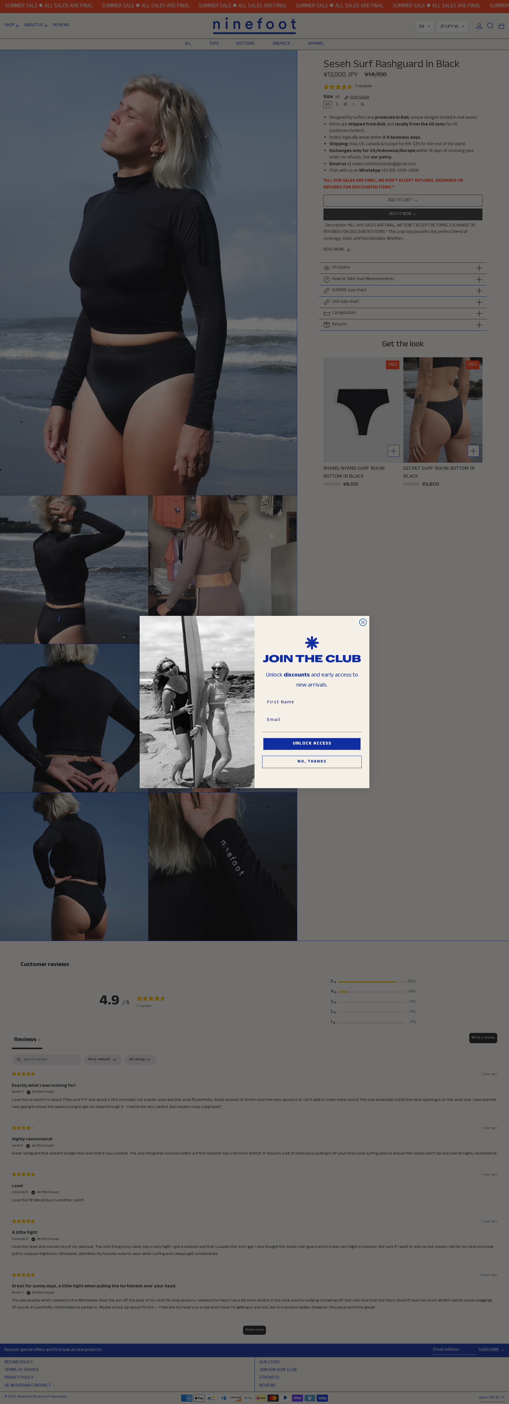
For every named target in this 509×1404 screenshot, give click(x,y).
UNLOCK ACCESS (312, 744)
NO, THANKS (312, 761)
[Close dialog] (362, 622)
